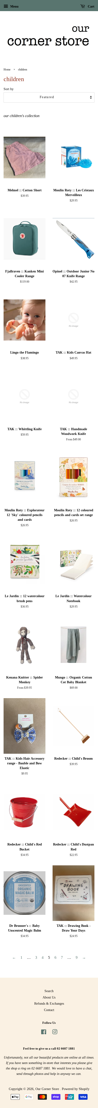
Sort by (9, 89)
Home (7, 69)
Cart (90, 6)
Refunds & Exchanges (49, 1003)
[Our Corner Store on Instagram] (54, 1033)
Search (49, 991)
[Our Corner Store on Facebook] (43, 1033)
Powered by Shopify (75, 1089)
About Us (49, 997)
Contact (49, 1010)
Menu (14, 6)
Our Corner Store (47, 1089)
